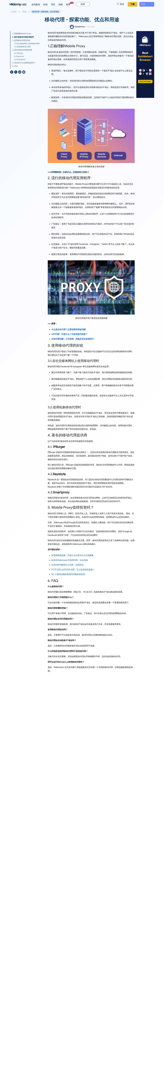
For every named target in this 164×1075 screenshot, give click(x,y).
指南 (60, 4)
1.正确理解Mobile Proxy (21, 34)
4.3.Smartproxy (19, 59)
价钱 (45, 4)
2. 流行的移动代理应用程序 (23, 37)
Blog (24, 12)
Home (13, 12)
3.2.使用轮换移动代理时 (22, 47)
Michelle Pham (80, 27)
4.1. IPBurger (18, 53)
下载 (132, 4)
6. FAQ (15, 66)
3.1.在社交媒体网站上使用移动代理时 (27, 44)
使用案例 (35, 4)
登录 (122, 4)
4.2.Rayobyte (19, 56)
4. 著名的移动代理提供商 (22, 50)
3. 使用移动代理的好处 (21, 40)
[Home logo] (18, 4)
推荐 (69, 4)
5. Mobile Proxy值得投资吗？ (23, 63)
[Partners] (82, 4)
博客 (53, 4)
